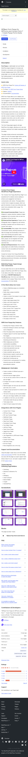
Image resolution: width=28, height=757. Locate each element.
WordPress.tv (5, 720)
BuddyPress (5, 732)
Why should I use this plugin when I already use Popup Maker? (9, 581)
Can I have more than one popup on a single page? (7, 591)
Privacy (3, 709)
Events (16, 715)
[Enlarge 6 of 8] (24, 510)
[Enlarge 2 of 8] (24, 491)
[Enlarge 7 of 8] (11, 519)
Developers (4, 718)
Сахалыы (7, 738)
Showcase (17, 701)
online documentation (6, 454)
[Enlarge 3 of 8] (11, 501)
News (2, 704)
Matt (3, 727)
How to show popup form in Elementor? (11, 571)
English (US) (24, 647)
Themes (17, 704)
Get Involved (18, 713)
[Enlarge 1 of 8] (11, 491)
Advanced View (5, 660)
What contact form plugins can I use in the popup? (8, 545)
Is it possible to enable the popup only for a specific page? (9, 602)
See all (25, 683)
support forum (8, 460)
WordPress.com (6, 725)
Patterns (17, 709)
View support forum (6, 693)
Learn (2, 713)
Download (4, 38)
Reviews (5, 47)
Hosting (3, 706)
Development (6, 54)
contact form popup (18, 653)
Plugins (16, 706)
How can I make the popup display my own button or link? (9, 586)
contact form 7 (23, 650)
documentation (5, 281)
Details (4, 44)
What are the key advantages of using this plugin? (8, 576)
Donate (17, 718)
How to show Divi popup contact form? (11, 567)
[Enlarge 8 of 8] (24, 519)
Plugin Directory (5, 6)
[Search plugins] (15, 15)
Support (5, 58)
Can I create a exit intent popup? (9, 563)
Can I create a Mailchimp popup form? (10, 558)
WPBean (5, 35)
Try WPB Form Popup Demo (16, 89)
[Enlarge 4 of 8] (24, 501)
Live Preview (13, 38)
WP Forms (24, 656)
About (2, 701)
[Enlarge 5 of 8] (11, 510)
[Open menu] (26, 2)
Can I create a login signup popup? (10, 554)
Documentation (15, 93)
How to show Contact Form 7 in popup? (11, 550)
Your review (4, 683)
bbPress (4, 730)
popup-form (18, 656)
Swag (17, 720)
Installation (5, 51)
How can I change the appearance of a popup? (7, 596)
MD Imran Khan (8, 624)
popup (24, 653)
